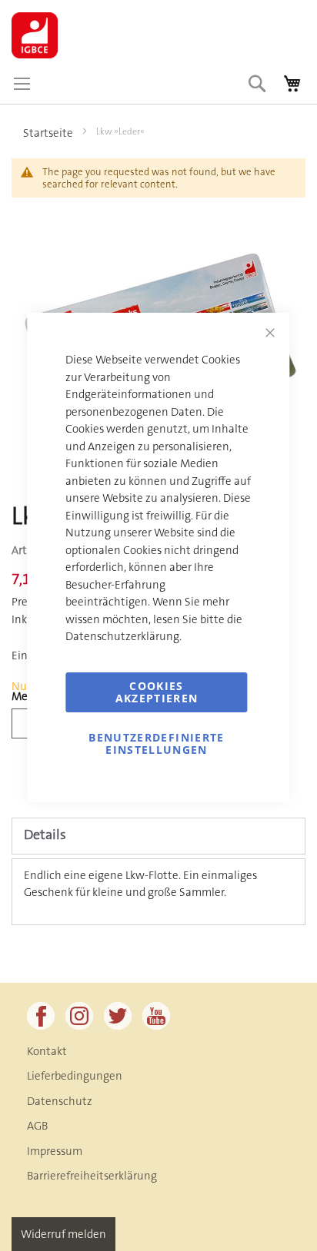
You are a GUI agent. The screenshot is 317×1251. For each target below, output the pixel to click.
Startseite (48, 133)
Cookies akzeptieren (157, 692)
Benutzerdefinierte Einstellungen (156, 743)
